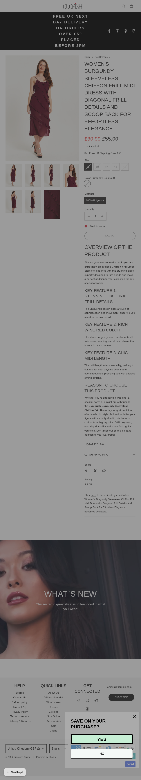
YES (101, 739)
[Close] (134, 716)
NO (102, 753)
